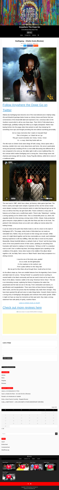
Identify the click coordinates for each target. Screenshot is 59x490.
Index (21, 35)
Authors (34, 35)
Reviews (36, 43)
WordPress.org (5, 450)
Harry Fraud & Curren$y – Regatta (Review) (17, 399)
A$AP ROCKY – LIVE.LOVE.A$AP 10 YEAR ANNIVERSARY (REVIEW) (24, 402)
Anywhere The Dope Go (29, 27)
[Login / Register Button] (31, 484)
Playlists (4, 380)
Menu (30, 32)
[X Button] (28, 484)
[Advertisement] (29, 324)
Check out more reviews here (22, 307)
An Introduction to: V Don (13, 391)
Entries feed (5, 444)
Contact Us (27, 35)
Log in (3, 441)
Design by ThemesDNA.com (29, 488)
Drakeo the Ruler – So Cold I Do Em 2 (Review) (18, 393)
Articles (3, 375)
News (3, 377)
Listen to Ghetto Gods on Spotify (29, 303)
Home (20, 458)
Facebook (30, 45)
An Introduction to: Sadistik (14, 396)
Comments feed (6, 447)
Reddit (36, 45)
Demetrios (24, 43)
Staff (38, 458)
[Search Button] (38, 35)
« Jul (3, 428)
